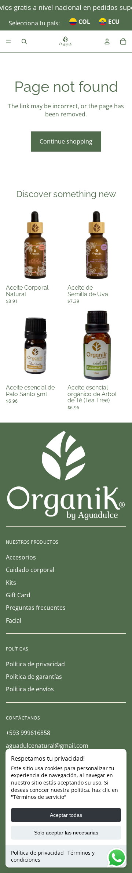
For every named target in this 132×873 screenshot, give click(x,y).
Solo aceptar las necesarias (66, 833)
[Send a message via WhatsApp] (116, 857)
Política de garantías (34, 677)
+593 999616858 (28, 733)
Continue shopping (66, 141)
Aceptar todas (66, 815)
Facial (13, 620)
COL (84, 22)
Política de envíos (30, 689)
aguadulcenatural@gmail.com (47, 746)
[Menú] (8, 41)
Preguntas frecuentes (36, 608)
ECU (114, 22)
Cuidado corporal (30, 570)
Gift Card (18, 595)
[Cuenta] (107, 41)
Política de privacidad (37, 852)
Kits (11, 583)
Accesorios (21, 557)
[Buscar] (24, 41)
